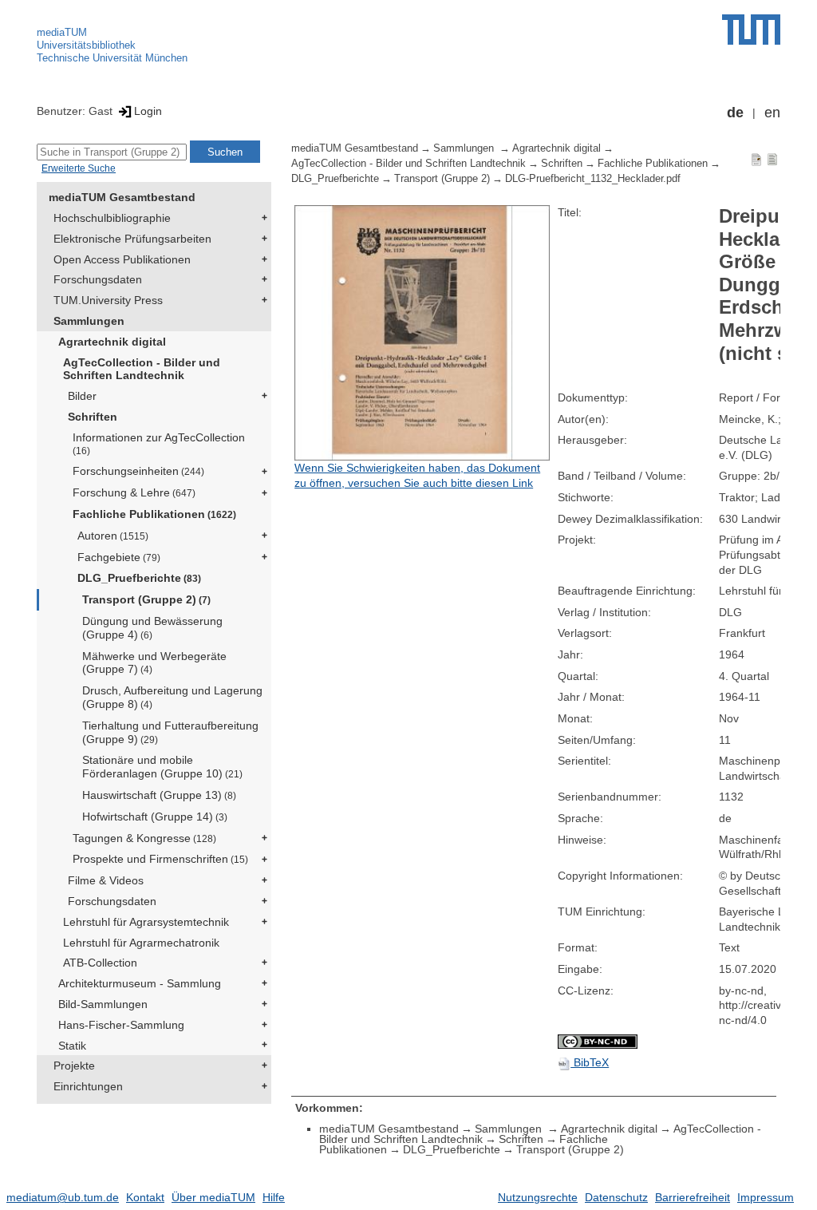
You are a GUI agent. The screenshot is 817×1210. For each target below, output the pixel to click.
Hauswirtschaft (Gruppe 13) (159, 795)
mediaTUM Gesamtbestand (122, 197)
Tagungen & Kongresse (144, 838)
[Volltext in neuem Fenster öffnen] (422, 333)
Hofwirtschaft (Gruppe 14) (154, 816)
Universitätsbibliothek (86, 45)
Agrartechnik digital (112, 341)
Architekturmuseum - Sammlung (139, 983)
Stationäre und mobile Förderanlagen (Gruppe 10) (162, 766)
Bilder (82, 395)
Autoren (112, 535)
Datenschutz (616, 1197)
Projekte (74, 1065)
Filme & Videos (106, 880)
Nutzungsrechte (538, 1197)
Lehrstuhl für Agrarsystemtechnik (146, 921)
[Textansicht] (772, 159)
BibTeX (589, 1062)
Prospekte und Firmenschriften (160, 858)
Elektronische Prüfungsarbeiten (132, 238)
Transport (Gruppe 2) (146, 599)
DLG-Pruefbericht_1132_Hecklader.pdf (593, 178)
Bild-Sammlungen (103, 1004)
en (772, 113)
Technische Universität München (112, 58)
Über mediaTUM (213, 1197)
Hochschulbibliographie (112, 218)
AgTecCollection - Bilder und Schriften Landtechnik (141, 369)
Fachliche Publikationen (154, 514)
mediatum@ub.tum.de (62, 1197)
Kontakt (145, 1197)
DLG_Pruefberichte (139, 577)
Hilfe (273, 1197)
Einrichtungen (88, 1086)
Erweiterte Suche (78, 168)
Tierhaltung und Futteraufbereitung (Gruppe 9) (170, 732)
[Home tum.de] (751, 29)
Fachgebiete (118, 557)
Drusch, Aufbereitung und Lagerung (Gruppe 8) (172, 697)
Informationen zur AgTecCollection (159, 443)
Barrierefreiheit (692, 1197)
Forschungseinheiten (138, 471)
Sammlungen (88, 320)
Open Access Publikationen (122, 259)
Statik (72, 1045)
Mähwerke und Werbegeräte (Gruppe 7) (154, 663)
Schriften (92, 416)
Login (148, 111)
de (735, 113)
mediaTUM (62, 32)
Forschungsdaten (97, 279)
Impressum (765, 1197)
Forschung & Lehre (134, 492)
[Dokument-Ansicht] (756, 159)
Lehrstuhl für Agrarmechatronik (141, 942)
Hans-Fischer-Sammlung (121, 1024)
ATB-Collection (100, 962)
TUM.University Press (108, 300)
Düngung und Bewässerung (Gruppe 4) (152, 628)
